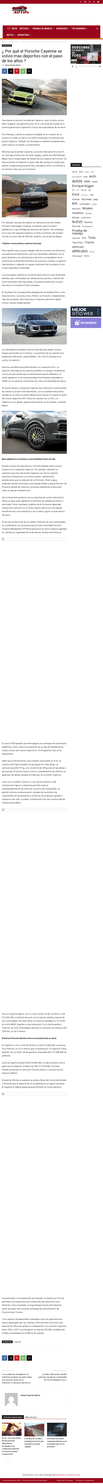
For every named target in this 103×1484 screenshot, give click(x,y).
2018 (74, 171)
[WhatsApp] (23, 71)
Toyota (89, 242)
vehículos (80, 250)
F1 (78, 190)
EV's (73, 190)
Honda (76, 199)
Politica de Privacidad (65, 1480)
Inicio (4, 42)
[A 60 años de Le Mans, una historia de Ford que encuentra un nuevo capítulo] (34, 1429)
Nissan (75, 217)
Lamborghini (84, 204)
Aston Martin (77, 177)
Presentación (87, 226)
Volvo (86, 255)
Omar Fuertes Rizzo (13, 65)
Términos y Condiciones (85, 1480)
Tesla (91, 237)
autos (77, 181)
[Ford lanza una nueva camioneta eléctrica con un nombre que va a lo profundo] (57, 1429)
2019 (81, 172)
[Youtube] (98, 2)
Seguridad (76, 238)
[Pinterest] (89, 2)
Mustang (88, 213)
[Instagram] (85, 2)
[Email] (29, 71)
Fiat (89, 190)
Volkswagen (77, 256)
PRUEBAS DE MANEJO (42, 28)
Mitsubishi (76, 208)
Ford (75, 194)
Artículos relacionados (12, 1417)
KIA (74, 203)
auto (92, 176)
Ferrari (84, 190)
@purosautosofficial (66, 1474)
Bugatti (95, 181)
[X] (94, 2)
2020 (87, 172)
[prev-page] (3, 1459)
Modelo (87, 208)
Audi (85, 176)
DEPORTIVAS (23, 35)
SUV (84, 237)
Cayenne (17, 1342)
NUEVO (77, 221)
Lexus (94, 204)
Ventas (92, 252)
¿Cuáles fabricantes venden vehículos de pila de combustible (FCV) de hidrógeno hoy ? (52, 1377)
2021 (92, 172)
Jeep (95, 199)
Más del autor (31, 1417)
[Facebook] (81, 2)
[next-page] (8, 1459)
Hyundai (86, 199)
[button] (97, 28)
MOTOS (10, 35)
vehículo (78, 246)
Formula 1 (84, 195)
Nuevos (88, 222)
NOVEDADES (61, 28)
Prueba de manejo (79, 232)
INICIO (14, 28)
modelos (77, 212)
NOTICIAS (24, 28)
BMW (87, 181)
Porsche (76, 226)
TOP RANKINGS (78, 28)
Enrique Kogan (83, 185)
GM (91, 194)
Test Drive (77, 242)
